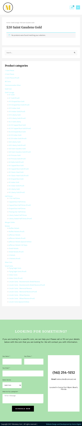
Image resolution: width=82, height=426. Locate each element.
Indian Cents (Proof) (15, 278)
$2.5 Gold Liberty (15, 122)
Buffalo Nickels (14, 228)
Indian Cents (13, 275)
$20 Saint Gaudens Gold (17, 149)
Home (8, 23)
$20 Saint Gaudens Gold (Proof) (20, 152)
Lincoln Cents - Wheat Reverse (19, 295)
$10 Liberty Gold (14, 115)
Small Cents (9, 266)
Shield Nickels (13, 248)
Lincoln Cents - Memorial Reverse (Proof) (23, 292)
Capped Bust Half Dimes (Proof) (20, 205)
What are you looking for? (10, 391)
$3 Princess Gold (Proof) (17, 159)
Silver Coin (8, 262)
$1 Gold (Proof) (14, 98)
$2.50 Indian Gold (15, 135)
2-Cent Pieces (9, 74)
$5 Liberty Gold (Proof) (17, 192)
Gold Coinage (15, 23)
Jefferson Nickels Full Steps (18, 245)
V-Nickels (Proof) (14, 258)
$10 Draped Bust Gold (16, 101)
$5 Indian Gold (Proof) (16, 186)
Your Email (5, 368)
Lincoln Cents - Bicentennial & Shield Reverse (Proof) (27, 285)
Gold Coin (8, 89)
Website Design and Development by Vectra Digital (63, 424)
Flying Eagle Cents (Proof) (17, 271)
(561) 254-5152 (63, 373)
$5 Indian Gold (14, 182)
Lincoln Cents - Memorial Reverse (20, 288)
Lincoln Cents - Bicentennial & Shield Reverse (24, 282)
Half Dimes (8, 196)
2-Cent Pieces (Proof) (12, 78)
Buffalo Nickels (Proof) (16, 231)
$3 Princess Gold (14, 155)
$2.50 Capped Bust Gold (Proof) (20, 128)
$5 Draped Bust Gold (16, 179)
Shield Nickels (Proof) (16, 252)
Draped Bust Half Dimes (17, 208)
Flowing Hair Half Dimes (17, 212)
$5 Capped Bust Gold (16, 165)
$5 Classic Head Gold (16, 172)
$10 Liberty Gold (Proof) (17, 118)
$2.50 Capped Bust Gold (17, 125)
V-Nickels (12, 255)
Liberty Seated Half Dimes (18, 215)
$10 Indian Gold (14, 108)
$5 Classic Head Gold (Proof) (18, 175)
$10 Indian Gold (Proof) (17, 111)
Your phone (27, 356)
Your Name (5, 356)
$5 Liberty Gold (14, 189)
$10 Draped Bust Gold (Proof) (19, 105)
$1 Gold (11, 95)
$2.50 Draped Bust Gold (17, 132)
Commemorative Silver (13, 85)
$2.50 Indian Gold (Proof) (17, 138)
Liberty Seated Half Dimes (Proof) (20, 219)
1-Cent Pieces (9, 70)
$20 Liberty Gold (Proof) (17, 145)
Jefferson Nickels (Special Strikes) (20, 242)
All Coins (8, 81)
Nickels (7, 226)
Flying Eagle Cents (15, 268)
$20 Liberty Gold (14, 142)
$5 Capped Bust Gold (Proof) (18, 169)
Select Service (6, 380)
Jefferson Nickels (14, 235)
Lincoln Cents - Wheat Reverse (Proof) (22, 298)
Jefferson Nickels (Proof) (17, 238)
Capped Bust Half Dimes (17, 202)
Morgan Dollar (10, 222)
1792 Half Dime (14, 198)
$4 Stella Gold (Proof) (16, 162)
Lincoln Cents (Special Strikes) (19, 302)
